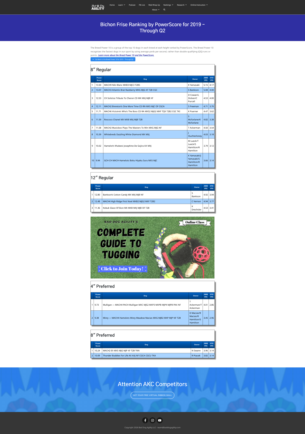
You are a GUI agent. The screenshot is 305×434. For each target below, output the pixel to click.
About (154, 9)
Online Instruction (198, 5)
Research (180, 5)
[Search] (164, 9)
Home (112, 5)
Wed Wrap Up (154, 5)
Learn (120, 5)
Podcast (132, 5)
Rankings (167, 5)
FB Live (142, 5)
